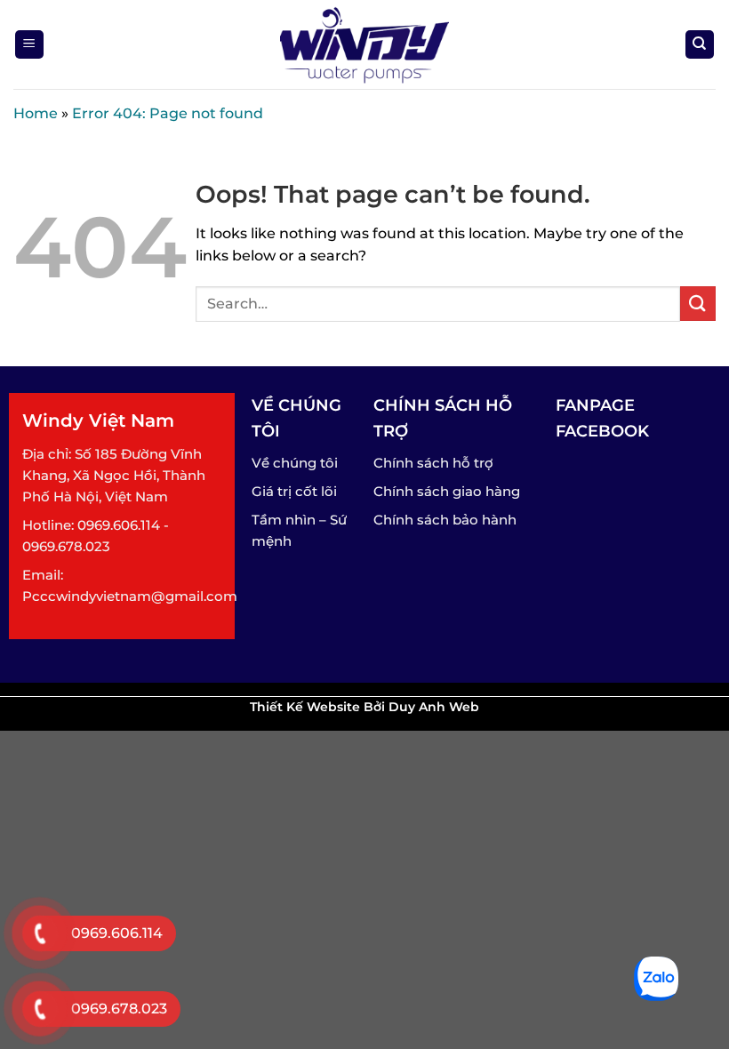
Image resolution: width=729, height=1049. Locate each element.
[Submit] (698, 303)
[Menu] (29, 45)
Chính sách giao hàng (446, 491)
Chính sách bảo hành (445, 519)
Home (35, 113)
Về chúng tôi (295, 462)
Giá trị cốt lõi (294, 491)
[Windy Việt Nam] (364, 44)
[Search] (700, 45)
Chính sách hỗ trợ (433, 462)
